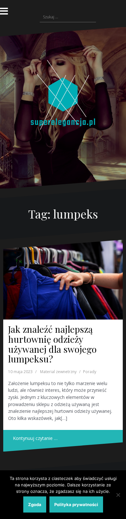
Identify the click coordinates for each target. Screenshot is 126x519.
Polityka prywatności (76, 504)
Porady (89, 371)
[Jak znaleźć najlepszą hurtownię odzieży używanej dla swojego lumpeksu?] (63, 280)
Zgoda (34, 504)
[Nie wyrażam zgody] (118, 495)
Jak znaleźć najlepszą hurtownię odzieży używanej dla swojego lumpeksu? (52, 344)
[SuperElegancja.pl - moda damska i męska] (63, 107)
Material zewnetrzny (58, 371)
